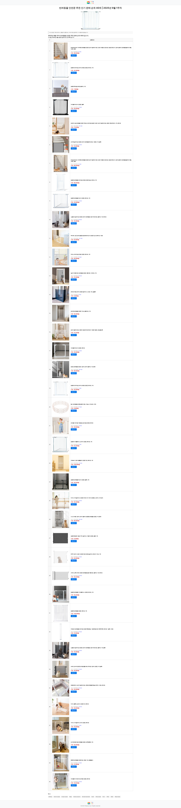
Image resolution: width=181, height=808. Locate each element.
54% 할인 (80, 125)
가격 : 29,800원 (75, 108)
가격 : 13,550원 (75, 764)
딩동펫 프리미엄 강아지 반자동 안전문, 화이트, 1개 (82, 67)
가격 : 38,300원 (75, 577)
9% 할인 (79, 51)
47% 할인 (80, 406)
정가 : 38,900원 (74, 725)
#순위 (93, 796)
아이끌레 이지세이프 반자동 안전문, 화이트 (80, 779)
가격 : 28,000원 (75, 745)
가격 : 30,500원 (75, 389)
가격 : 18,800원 (75, 146)
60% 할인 (80, 575)
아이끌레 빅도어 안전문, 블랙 (77, 104)
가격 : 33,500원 (75, 70)
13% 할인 (80, 425)
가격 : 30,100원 (75, 482)
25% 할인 (80, 631)
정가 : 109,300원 (74, 369)
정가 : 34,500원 (74, 425)
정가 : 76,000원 (74, 51)
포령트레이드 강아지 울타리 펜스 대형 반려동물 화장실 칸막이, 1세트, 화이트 (88, 685)
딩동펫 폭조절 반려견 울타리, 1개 (78, 86)
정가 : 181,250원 (74, 463)
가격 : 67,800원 (75, 239)
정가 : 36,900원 (74, 275)
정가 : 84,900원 (74, 687)
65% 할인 (80, 219)
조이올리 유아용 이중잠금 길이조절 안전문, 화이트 (82, 423)
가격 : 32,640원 (75, 783)
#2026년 (50, 796)
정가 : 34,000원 (74, 444)
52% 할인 (80, 669)
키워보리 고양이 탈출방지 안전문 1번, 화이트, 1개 (82, 460)
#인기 (104, 796)
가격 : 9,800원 (75, 408)
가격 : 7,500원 (74, 89)
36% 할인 (80, 369)
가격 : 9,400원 (75, 538)
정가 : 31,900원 (74, 257)
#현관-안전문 (117, 796)
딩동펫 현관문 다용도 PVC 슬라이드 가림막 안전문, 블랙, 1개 (84, 536)
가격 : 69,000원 (75, 53)
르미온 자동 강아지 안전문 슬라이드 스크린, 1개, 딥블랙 (83, 291)
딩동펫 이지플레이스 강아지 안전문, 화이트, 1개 (81, 441)
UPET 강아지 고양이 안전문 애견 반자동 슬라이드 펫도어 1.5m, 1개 (86, 554)
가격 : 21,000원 (75, 633)
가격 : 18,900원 (75, 670)
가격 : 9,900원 (75, 296)
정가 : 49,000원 (74, 219)
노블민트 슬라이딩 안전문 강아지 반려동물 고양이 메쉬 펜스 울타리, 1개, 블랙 (88, 647)
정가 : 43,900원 (74, 781)
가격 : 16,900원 (75, 221)
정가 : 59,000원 (74, 706)
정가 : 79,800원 (74, 556)
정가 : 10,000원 (74, 294)
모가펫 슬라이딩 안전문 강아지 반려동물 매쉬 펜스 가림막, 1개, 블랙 (86, 142)
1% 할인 (79, 294)
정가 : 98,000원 (74, 575)
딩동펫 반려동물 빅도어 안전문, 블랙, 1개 (80, 479)
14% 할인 (80, 762)
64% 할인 (80, 687)
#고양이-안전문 (65, 796)
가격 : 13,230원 (75, 332)
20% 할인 (80, 463)
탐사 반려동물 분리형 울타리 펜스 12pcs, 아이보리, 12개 (83, 404)
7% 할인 (79, 388)
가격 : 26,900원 (75, 258)
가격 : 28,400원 (75, 502)
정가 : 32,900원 (74, 388)
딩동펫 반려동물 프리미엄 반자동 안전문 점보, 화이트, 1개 (84, 180)
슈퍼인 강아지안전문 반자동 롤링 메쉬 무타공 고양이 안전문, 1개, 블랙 (86, 666)
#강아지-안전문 (57, 796)
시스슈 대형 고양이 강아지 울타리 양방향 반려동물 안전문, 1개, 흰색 (86, 516)
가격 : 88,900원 (75, 183)
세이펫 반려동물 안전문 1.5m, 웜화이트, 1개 (81, 311)
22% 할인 (80, 107)
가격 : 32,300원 (75, 445)
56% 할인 (80, 519)
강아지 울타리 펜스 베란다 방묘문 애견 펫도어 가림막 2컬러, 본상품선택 (87, 330)
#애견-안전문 (98, 796)
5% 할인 (79, 444)
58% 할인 (80, 275)
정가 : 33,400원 (74, 200)
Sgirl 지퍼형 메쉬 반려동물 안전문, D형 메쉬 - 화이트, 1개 (84, 273)
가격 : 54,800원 (75, 558)
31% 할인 (80, 556)
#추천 (108, 796)
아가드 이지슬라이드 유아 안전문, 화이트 (80, 722)
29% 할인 (80, 500)
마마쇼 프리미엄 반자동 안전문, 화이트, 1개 (80, 254)
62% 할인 (80, 144)
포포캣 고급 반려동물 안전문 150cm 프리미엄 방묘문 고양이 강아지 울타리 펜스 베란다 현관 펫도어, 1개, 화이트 (96, 123)
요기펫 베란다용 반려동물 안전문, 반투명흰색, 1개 (82, 742)
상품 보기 (74, 55)
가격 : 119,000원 (75, 613)
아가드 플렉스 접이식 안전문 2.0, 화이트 (80, 704)
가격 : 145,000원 (75, 464)
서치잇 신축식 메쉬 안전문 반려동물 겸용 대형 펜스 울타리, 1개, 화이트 (86, 572)
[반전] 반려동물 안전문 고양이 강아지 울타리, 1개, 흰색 (83, 366)
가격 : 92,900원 (75, 314)
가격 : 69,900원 (75, 371)
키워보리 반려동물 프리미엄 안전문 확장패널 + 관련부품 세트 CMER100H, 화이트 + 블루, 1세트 (92, 629)
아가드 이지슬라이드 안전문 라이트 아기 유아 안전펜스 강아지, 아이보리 (87, 498)
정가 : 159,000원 (74, 125)
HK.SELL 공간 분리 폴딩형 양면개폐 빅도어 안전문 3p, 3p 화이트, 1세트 (87, 235)
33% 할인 (81, 238)
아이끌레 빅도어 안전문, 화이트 (78, 348)
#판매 (112, 796)
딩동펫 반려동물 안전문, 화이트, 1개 (79, 611)
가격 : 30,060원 (75, 202)
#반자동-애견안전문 (86, 796)
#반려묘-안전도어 (77, 796)
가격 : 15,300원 (75, 277)
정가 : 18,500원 (74, 406)
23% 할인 (80, 706)
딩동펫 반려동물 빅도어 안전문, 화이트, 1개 (80, 198)
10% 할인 (80, 200)
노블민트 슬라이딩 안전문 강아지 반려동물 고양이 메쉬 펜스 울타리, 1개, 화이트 (88, 217)
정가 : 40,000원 (74, 500)
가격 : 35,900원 (75, 726)
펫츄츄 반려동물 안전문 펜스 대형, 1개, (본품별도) (82, 760)
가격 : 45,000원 (75, 708)
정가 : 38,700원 (74, 107)
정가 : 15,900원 (74, 762)
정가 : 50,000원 (74, 144)
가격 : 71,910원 (75, 127)
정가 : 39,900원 (74, 669)
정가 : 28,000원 (74, 631)
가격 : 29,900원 (75, 427)
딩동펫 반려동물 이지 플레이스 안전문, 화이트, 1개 (82, 592)
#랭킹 (70, 796)
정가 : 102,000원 (74, 238)
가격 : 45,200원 (75, 595)
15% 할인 (80, 257)
